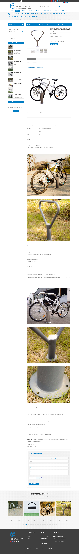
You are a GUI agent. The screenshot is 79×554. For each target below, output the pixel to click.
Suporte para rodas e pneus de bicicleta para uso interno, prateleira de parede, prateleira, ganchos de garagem (18, 72)
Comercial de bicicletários (36, 441)
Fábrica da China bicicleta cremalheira (39, 439)
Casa (12, 10)
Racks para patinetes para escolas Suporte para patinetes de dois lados (18, 45)
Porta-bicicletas (11, 33)
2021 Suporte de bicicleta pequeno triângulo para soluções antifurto (62, 518)
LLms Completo (75, 553)
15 (47, 524)
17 (50, 524)
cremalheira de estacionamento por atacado (52, 439)
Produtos (17, 10)
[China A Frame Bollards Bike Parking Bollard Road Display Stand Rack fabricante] (14, 508)
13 (44, 524)
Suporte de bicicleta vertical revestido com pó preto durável (18, 61)
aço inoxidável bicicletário (63, 439)
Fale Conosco (56, 10)
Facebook (53, 1)
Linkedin (57, 1)
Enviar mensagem (34, 483)
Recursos (38, 10)
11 (40, 524)
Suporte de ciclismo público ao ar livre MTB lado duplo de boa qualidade (46, 518)
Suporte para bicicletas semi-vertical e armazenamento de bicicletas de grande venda (18, 50)
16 (49, 524)
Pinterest (51, 1)
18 (52, 524)
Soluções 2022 (65, 10)
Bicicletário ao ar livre (25, 19)
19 (54, 524)
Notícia (23, 10)
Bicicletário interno (12, 31)
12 (42, 524)
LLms (71, 553)
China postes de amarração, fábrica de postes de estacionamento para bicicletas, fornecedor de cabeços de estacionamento (50, 458)
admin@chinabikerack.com (59, 536)
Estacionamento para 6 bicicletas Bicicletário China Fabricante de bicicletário (18, 83)
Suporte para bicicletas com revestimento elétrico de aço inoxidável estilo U (18, 94)
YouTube (55, 1)
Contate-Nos (15, 111)
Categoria (20, 19)
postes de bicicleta (31, 19)
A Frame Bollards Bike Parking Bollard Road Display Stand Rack (14, 518)
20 (56, 524)
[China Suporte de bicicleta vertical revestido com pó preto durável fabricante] (10, 63)
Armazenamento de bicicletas (13, 29)
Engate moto (29, 441)
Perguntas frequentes (47, 10)
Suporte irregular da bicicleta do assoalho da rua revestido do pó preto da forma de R (30, 518)
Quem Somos (30, 10)
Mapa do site (67, 553)
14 (45, 524)
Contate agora (54, 44)
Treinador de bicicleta (12, 38)
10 (38, 524)
